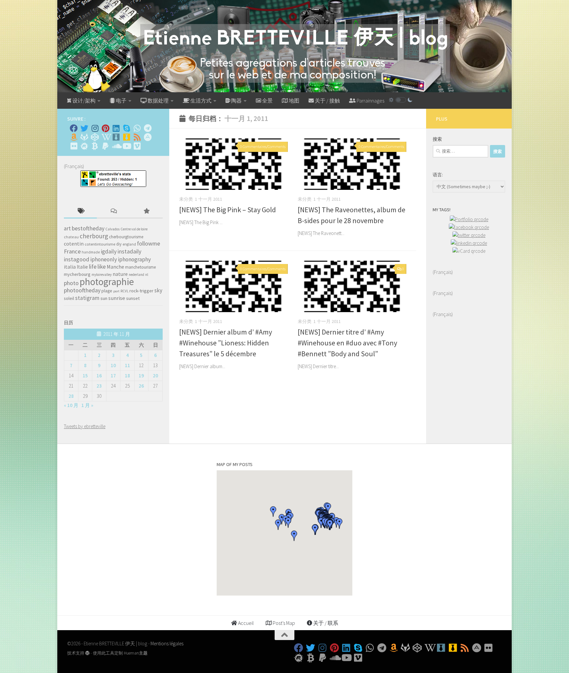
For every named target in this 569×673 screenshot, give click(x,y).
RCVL (124, 291)
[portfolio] (469, 219)
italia (70, 266)
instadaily (129, 251)
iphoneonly (103, 259)
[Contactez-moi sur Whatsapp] (137, 128)
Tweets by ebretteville (84, 426)
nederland (136, 274)
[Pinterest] (105, 128)
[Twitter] (84, 128)
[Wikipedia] (105, 137)
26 (141, 386)
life (92, 266)
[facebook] (469, 227)
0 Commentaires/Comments (262, 146)
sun (103, 298)
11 (127, 365)
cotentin (74, 243)
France (72, 251)
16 (99, 375)
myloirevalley (102, 274)
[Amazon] (74, 137)
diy (119, 244)
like (101, 266)
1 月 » (87, 405)
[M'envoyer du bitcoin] (95, 146)
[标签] (80, 211)
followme (148, 243)
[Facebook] (74, 128)
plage (106, 291)
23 (99, 386)
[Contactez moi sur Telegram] (147, 128)
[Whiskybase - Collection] (116, 137)
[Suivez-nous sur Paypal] (105, 146)
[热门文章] (146, 211)
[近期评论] (113, 211)
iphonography (134, 259)
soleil (69, 298)
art (67, 228)
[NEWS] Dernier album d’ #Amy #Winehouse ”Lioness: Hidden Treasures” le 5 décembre (225, 342)
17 (113, 375)
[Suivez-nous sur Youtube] (126, 146)
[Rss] (137, 137)
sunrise (116, 298)
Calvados (112, 229)
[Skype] (126, 128)
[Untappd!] (126, 137)
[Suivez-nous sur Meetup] (84, 146)
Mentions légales (166, 643)
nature (120, 274)
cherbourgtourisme (126, 237)
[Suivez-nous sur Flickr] (74, 146)
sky (158, 290)
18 (127, 375)
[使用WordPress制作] (87, 653)
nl (146, 274)
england (129, 244)
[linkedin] (469, 243)
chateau (71, 236)
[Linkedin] (116, 128)
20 (155, 375)
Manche (115, 266)
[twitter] (468, 235)
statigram (87, 298)
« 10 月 (71, 405)
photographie (107, 282)
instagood (76, 259)
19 (141, 375)
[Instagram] (95, 128)
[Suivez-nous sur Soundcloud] (116, 146)
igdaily (109, 251)
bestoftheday (88, 228)
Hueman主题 (136, 653)
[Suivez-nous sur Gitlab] (84, 137)
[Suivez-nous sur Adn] (147, 137)
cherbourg (94, 236)
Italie (82, 267)
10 (113, 365)
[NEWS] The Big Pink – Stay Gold (227, 209)
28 (71, 396)
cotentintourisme (100, 244)
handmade (91, 252)
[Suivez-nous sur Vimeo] (137, 146)
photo (71, 283)
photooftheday (82, 290)
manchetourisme (140, 267)
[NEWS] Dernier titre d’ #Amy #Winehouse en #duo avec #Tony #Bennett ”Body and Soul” (347, 342)
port (116, 291)
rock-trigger (141, 290)
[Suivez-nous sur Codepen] (95, 137)
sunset (133, 298)
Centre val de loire (134, 229)
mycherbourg (77, 274)
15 (85, 375)
